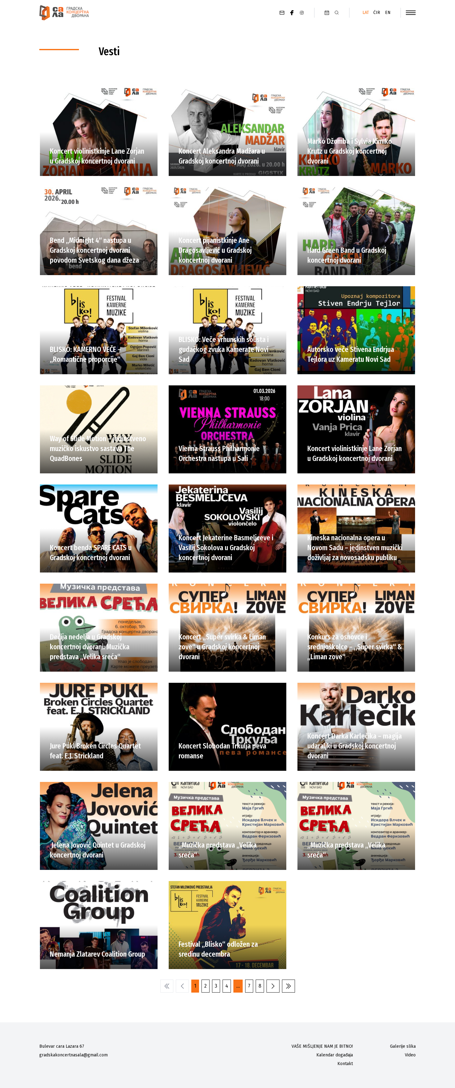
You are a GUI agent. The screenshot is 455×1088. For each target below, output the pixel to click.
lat (365, 12)
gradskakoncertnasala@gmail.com (73, 1055)
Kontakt (345, 1063)
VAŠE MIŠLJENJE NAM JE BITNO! (322, 1046)
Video (410, 1055)
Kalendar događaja (334, 1055)
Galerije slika (403, 1046)
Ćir (376, 12)
